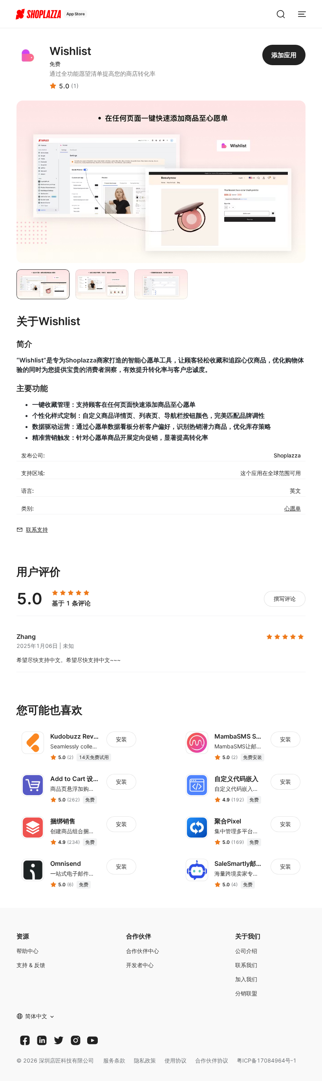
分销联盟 (246, 993)
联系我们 (246, 965)
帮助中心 (27, 950)
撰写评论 (285, 598)
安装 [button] (121, 739)
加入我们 (246, 979)
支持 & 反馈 (30, 965)
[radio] (55, 593)
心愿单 (292, 508)
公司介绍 (246, 950)
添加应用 (283, 55)
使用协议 (176, 1060)
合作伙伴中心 (142, 950)
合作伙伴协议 (211, 1060)
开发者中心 (140, 965)
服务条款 (114, 1060)
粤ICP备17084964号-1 (266, 1060)
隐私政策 (145, 1060)
